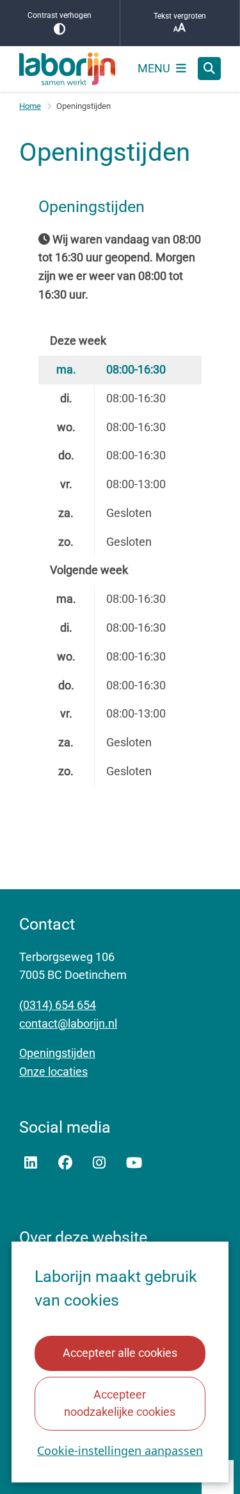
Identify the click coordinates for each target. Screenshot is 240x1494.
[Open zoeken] (209, 68)
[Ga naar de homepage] (67, 69)
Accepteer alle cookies (120, 1352)
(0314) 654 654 (57, 1005)
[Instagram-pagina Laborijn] (99, 1162)
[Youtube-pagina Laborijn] (133, 1162)
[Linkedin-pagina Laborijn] (30, 1162)
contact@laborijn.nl (68, 1023)
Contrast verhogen (60, 15)
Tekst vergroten (180, 16)
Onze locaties (53, 1071)
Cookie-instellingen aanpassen (120, 1450)
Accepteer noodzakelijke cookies (119, 1403)
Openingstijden (57, 1053)
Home (30, 106)
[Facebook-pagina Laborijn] (65, 1162)
